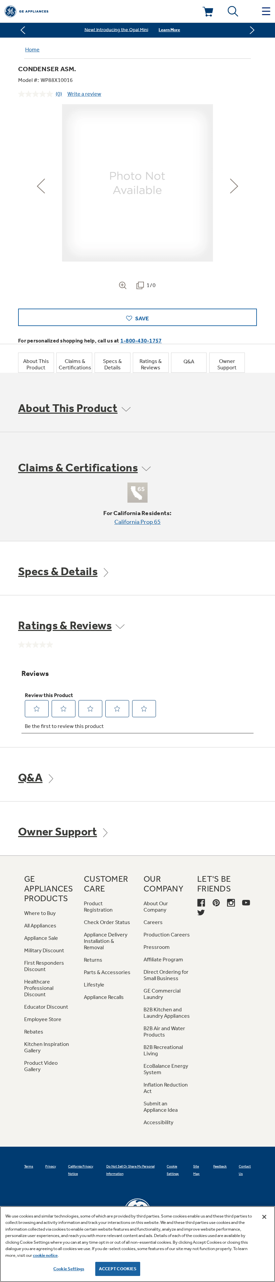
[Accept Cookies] (264, 1216)
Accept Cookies (118, 1268)
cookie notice (45, 1255)
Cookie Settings (68, 1268)
